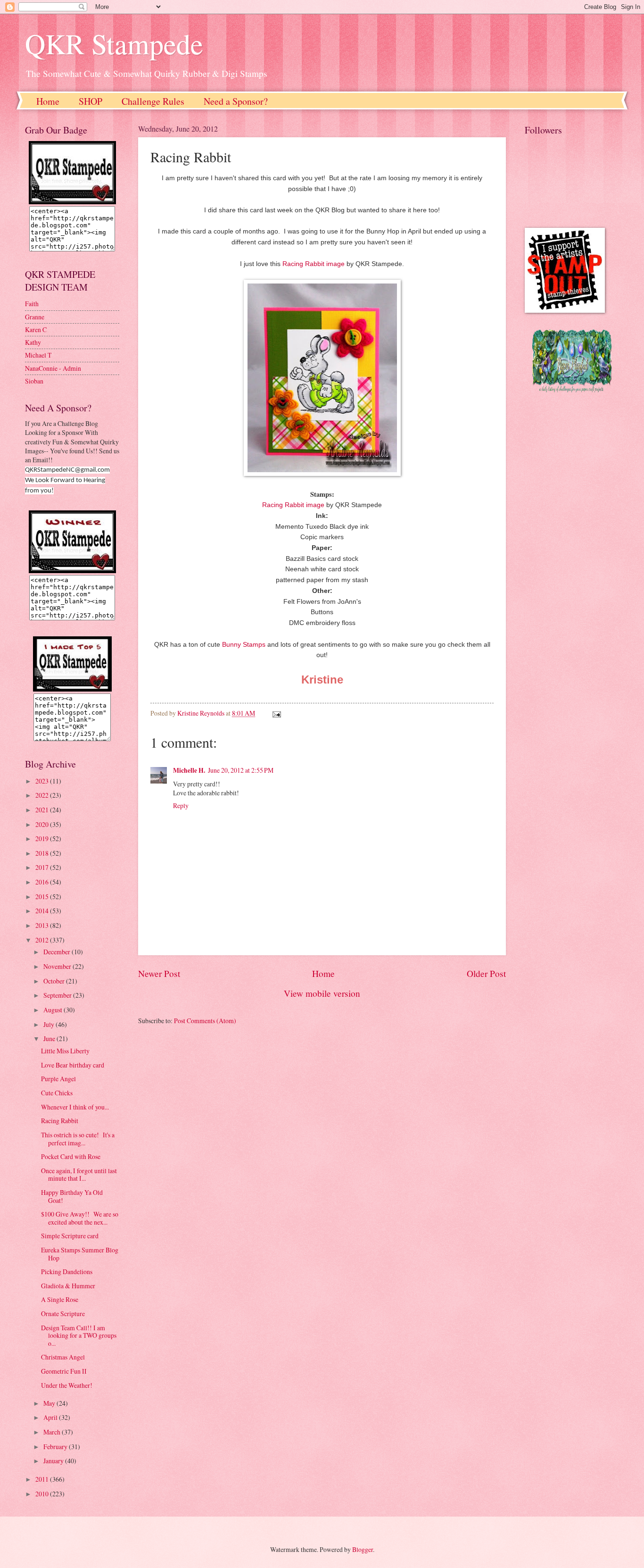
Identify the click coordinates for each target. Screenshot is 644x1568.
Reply (181, 805)
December (57, 951)
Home (47, 101)
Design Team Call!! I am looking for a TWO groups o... (78, 1335)
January (54, 1460)
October (54, 980)
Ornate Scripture (63, 1313)
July (49, 1024)
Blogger (362, 1549)
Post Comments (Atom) (205, 1020)
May (50, 1403)
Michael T (38, 354)
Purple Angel (58, 1078)
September (58, 995)
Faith (32, 303)
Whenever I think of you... (75, 1106)
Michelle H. (189, 770)
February (56, 1446)
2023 (42, 780)
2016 (42, 881)
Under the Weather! (66, 1385)
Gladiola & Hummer (68, 1285)
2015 (42, 896)
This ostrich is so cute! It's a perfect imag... (78, 1138)
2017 (42, 867)
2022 (42, 795)
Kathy (33, 342)
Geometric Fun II (64, 1371)
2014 (42, 910)
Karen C (36, 329)
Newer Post (159, 973)
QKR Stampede (114, 43)
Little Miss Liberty (65, 1050)
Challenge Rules (153, 101)
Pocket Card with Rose (70, 1156)
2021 (42, 809)
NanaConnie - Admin (53, 368)
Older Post (486, 973)
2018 (42, 853)
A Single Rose (59, 1299)
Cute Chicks (57, 1092)
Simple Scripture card (70, 1235)
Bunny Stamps (243, 644)
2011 (42, 1479)
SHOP (90, 101)
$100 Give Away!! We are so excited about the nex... (79, 1217)
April (51, 1417)
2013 (42, 925)
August (53, 1009)
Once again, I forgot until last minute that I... (79, 1174)
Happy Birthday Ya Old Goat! (72, 1196)
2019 (42, 838)
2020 (42, 824)
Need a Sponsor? (236, 101)
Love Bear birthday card (72, 1064)
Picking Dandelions (66, 1271)
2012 (42, 939)
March (52, 1431)
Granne (34, 316)
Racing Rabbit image (313, 263)
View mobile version (322, 993)
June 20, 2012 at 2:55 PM (240, 770)
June (50, 1038)
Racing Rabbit (59, 1120)
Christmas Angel (63, 1356)
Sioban (34, 380)
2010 (42, 1493)
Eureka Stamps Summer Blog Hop (79, 1253)
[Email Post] (276, 713)
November (58, 966)
